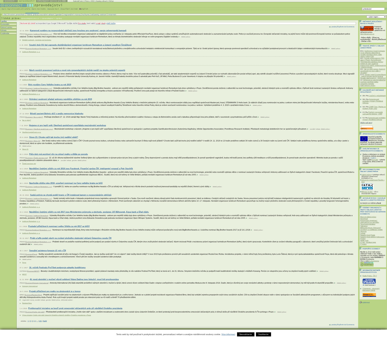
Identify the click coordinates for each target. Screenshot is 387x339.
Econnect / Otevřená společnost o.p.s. (39, 129)
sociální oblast (315, 129)
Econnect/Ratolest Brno (33, 295)
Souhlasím (263, 334)
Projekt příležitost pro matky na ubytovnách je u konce (54, 291)
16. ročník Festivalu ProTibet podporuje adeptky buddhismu (57, 267)
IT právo (363, 244)
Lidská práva (366, 174)
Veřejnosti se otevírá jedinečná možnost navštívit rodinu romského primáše (372, 82)
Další (45, 321)
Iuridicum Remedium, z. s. (31, 52)
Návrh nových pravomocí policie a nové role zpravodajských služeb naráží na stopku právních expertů (77, 70)
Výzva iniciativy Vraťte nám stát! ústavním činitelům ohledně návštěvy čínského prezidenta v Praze (56, 315)
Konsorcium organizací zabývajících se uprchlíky (369, 221)
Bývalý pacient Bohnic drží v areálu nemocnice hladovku (56, 113)
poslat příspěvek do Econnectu (343, 27)
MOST (24, 274)
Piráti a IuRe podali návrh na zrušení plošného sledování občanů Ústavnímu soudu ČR (70, 238)
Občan (111, 1)
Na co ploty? (26, 120)
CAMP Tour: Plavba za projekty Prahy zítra (374, 107)
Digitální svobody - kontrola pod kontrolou (36, 40)
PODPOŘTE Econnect (371, 249)
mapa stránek (376, 329)
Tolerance (363, 226)
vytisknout (366, 302)
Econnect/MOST (33, 271)
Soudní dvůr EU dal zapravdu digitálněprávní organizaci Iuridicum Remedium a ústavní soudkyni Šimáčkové (80, 45)
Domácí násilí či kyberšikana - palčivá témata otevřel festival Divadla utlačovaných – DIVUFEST (373, 76)
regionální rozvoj (28, 300)
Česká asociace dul (29, 163)
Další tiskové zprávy (367, 85)
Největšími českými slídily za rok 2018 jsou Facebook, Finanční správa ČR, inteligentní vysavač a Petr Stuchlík (81, 168)
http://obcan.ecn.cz (367, 34)
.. (37, 321)
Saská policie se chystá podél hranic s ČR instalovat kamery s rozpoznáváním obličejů (70, 195)
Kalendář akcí (78, 1)
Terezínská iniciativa (367, 224)
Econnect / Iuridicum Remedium (37, 103)
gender (74, 160)
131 (40, 321)
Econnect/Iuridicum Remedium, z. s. (38, 48)
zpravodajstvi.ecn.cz (30, 18)
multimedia (5, 33)
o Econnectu (374, 261)
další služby (111, 23)
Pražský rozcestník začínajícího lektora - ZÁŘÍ (373, 113)
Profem (363, 239)
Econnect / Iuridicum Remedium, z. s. (39, 34)
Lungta (362, 233)
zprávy (4, 21)
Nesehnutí (364, 219)
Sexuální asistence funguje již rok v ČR (47, 250)
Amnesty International (29, 286)
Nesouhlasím (245, 334)
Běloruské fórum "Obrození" (370, 228)
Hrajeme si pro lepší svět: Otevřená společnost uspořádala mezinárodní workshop (67, 125)
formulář (375, 160)
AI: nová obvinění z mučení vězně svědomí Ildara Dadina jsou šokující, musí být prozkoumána (74, 279)
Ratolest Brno (27, 303)
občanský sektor (66, 300)
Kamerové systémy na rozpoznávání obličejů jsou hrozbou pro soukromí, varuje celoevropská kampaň (78, 30)
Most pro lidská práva (368, 217)
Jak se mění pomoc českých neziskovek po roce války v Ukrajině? (372, 71)
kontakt (363, 329)
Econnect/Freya (31, 254)
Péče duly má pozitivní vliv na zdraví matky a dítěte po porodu (58, 154)
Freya (24, 262)
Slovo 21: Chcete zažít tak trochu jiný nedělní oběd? (53, 137)
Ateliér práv (364, 240)
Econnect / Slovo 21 (33, 141)
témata (3, 30)
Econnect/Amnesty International (37, 283)
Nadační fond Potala (367, 235)
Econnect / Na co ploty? (34, 117)
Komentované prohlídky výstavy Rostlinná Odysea (373, 101)
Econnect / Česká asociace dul (36, 158)
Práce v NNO (90, 1)
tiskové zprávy (6, 27)
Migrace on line (366, 192)
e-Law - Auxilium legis (368, 242)
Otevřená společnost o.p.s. (31, 132)
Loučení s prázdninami (377, 96)
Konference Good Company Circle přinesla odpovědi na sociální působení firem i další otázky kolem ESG (372, 53)
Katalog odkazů (101, 1)
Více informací (228, 334)
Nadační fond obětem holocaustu (372, 237)
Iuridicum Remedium (29, 79)
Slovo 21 (25, 149)
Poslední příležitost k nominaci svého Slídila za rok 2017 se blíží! (59, 226)
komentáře (5, 24)
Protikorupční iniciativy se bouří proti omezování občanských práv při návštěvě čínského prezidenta (75, 308)
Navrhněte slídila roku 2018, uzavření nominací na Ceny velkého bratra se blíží (66, 183)
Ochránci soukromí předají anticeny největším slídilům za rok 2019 (60, 99)
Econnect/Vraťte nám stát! (35, 312)
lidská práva (186, 37)
